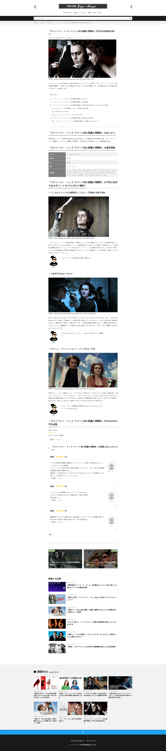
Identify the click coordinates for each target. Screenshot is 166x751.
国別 (94, 12)
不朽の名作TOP (67, 12)
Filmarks (58, 439)
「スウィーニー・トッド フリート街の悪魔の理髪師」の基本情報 (69, 102)
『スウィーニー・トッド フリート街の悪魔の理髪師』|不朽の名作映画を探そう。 (73, 22)
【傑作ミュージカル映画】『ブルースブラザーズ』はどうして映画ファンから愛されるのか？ (92, 635)
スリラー (82, 37)
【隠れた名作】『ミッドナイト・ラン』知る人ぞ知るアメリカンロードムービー (92, 598)
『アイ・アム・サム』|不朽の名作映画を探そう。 (70, 720)
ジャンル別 (82, 12)
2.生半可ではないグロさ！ (60, 111)
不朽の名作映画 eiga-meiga (88, 744)
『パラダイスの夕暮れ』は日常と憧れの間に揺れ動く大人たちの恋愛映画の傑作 (95, 694)
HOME (36, 22)
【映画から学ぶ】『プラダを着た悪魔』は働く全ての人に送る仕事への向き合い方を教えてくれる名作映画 (45, 695)
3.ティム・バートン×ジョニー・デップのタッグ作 (67, 114)
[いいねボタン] (50, 534)
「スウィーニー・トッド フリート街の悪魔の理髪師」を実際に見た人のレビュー (75, 121)
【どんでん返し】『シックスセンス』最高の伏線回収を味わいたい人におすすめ (92, 623)
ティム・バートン (88, 37)
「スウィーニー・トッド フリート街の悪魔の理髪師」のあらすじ (69, 98)
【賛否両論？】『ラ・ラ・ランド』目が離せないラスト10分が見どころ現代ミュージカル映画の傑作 (92, 586)
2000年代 (49, 22)
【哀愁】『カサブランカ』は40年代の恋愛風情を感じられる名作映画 (91, 647)
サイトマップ (91, 741)
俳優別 (89, 12)
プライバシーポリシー (78, 741)
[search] (130, 18)
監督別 (75, 12)
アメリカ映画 (67, 37)
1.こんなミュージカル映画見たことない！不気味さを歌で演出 (70, 108)
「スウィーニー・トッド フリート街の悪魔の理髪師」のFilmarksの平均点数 (71, 118)
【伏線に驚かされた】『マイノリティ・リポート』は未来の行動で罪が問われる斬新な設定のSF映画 (120, 695)
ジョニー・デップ (75, 37)
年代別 (99, 12)
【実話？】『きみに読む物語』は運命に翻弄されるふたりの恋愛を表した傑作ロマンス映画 (92, 611)
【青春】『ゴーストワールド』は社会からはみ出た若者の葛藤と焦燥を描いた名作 (70, 695)
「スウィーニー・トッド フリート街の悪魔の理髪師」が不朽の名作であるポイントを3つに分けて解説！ (79, 105)
